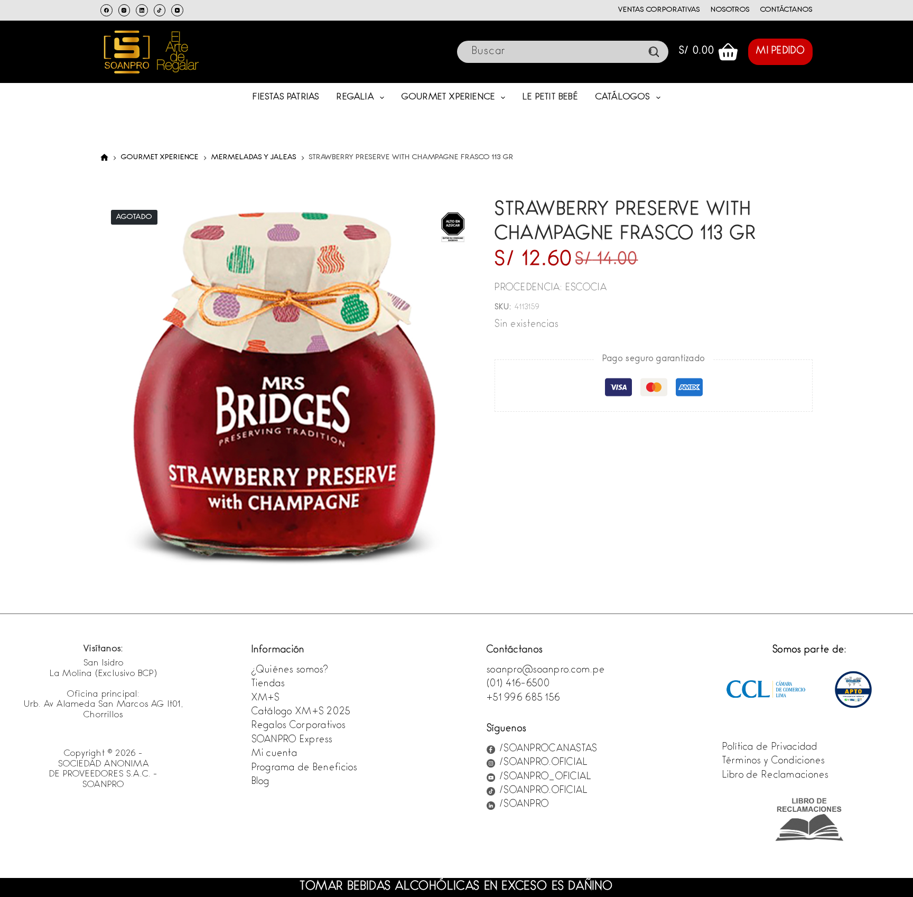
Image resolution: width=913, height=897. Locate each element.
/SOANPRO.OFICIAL (543, 763)
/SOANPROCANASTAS (548, 749)
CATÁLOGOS (622, 97)
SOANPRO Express (292, 740)
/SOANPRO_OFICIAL (545, 777)
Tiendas (268, 684)
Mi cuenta (274, 754)
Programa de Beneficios (304, 768)
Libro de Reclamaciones (775, 776)
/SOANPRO (524, 805)
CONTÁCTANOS (786, 10)
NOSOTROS (730, 10)
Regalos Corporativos (298, 726)
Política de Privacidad (770, 748)
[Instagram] (124, 10)
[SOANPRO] (104, 158)
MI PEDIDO (780, 52)
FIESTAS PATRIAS (286, 97)
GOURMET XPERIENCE (448, 97)
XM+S (265, 699)
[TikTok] (160, 10)
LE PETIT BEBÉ (550, 97)
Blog (260, 782)
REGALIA (355, 97)
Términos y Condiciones (773, 761)
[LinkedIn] (142, 10)
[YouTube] (177, 10)
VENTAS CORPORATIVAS (659, 10)
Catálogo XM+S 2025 (301, 712)
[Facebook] (106, 10)
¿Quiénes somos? (290, 671)
